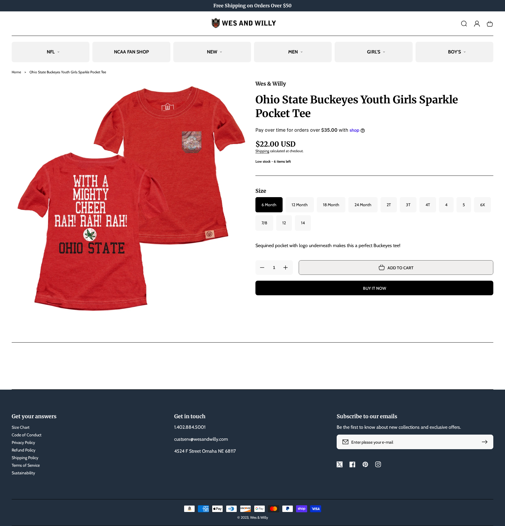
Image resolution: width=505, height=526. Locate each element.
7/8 (264, 222)
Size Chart (21, 427)
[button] (464, 23)
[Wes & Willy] (253, 23)
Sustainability (23, 472)
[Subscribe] (486, 442)
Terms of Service (26, 465)
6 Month (269, 204)
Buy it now (374, 288)
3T (408, 204)
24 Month (362, 204)
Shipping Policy (25, 457)
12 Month (300, 204)
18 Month (331, 204)
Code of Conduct (26, 435)
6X (482, 204)
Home (16, 72)
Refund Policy (23, 450)
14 (303, 222)
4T (428, 204)
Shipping (262, 151)
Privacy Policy (23, 442)
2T (389, 204)
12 (284, 222)
